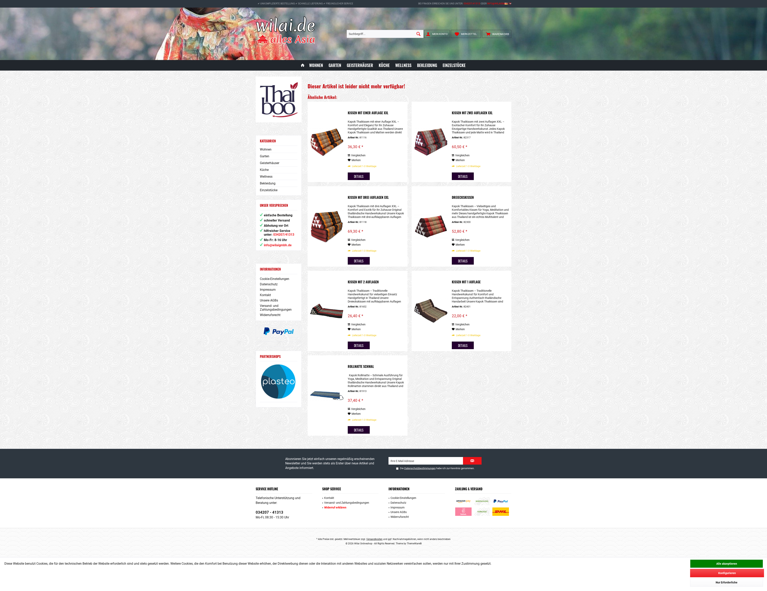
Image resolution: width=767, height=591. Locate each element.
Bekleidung (267, 183)
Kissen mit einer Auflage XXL (368, 113)
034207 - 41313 (269, 512)
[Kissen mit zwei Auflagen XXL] (431, 142)
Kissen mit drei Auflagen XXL (368, 197)
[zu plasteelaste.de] (278, 381)
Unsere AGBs (269, 300)
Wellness (266, 176)
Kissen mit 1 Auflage (466, 282)
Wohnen (265, 149)
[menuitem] (496, 34)
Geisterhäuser (269, 163)
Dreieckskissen (463, 197)
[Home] (302, 65)
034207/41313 (472, 3)
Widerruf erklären (335, 507)
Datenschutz (269, 284)
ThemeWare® (414, 543)
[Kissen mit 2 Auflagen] (327, 311)
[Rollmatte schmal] (327, 395)
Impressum (268, 290)
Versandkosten (374, 539)
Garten (264, 156)
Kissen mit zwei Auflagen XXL (472, 113)
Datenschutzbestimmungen (420, 468)
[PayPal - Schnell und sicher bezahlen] (278, 331)
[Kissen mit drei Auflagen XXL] (327, 226)
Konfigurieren (727, 573)
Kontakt (265, 295)
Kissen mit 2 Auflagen (363, 282)
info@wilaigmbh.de (499, 3)
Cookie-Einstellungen (274, 279)
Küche (264, 170)
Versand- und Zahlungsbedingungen (276, 307)
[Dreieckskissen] (431, 226)
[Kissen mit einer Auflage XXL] (327, 142)
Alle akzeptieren (726, 563)
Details (359, 176)
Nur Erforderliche (726, 582)
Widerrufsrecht (270, 315)
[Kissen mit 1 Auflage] (431, 311)
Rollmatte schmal (361, 366)
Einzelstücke (268, 190)
